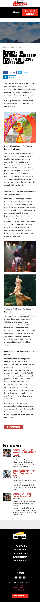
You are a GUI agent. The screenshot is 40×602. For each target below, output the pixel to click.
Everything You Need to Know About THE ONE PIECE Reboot (24, 452)
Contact (20, 585)
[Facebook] (16, 577)
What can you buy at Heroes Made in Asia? (22, 495)
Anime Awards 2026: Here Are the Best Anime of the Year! (24, 473)
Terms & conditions (19, 588)
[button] (16, 12)
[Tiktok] (20, 577)
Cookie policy (20, 590)
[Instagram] (24, 577)
